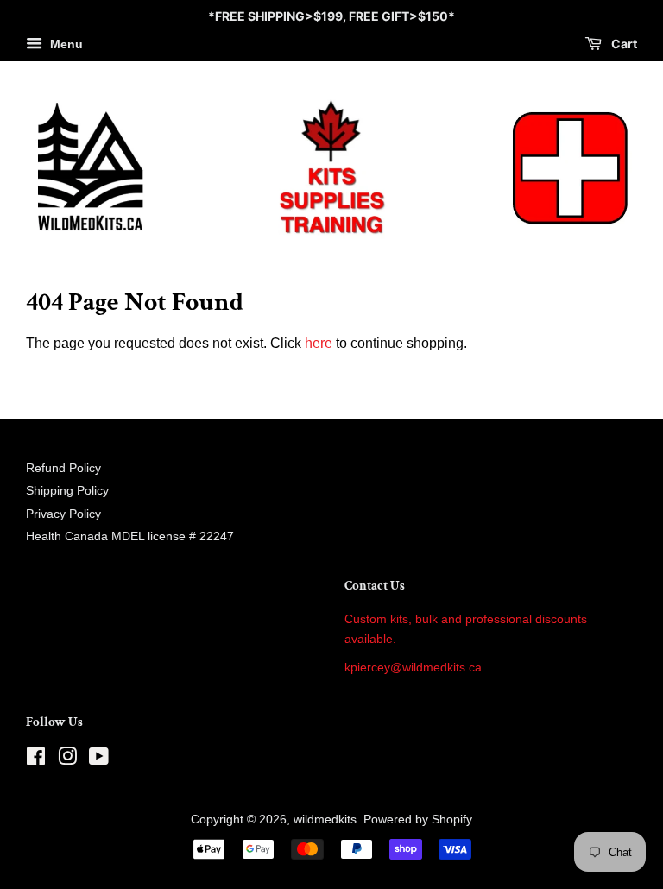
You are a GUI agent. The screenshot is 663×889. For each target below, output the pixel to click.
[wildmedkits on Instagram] (67, 759)
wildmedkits (325, 819)
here (318, 343)
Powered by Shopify (417, 819)
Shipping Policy (67, 490)
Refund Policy (63, 468)
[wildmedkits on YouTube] (99, 759)
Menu (65, 44)
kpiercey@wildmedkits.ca (413, 667)
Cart (623, 43)
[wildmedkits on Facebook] (36, 759)
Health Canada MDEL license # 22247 (130, 536)
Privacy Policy (63, 514)
